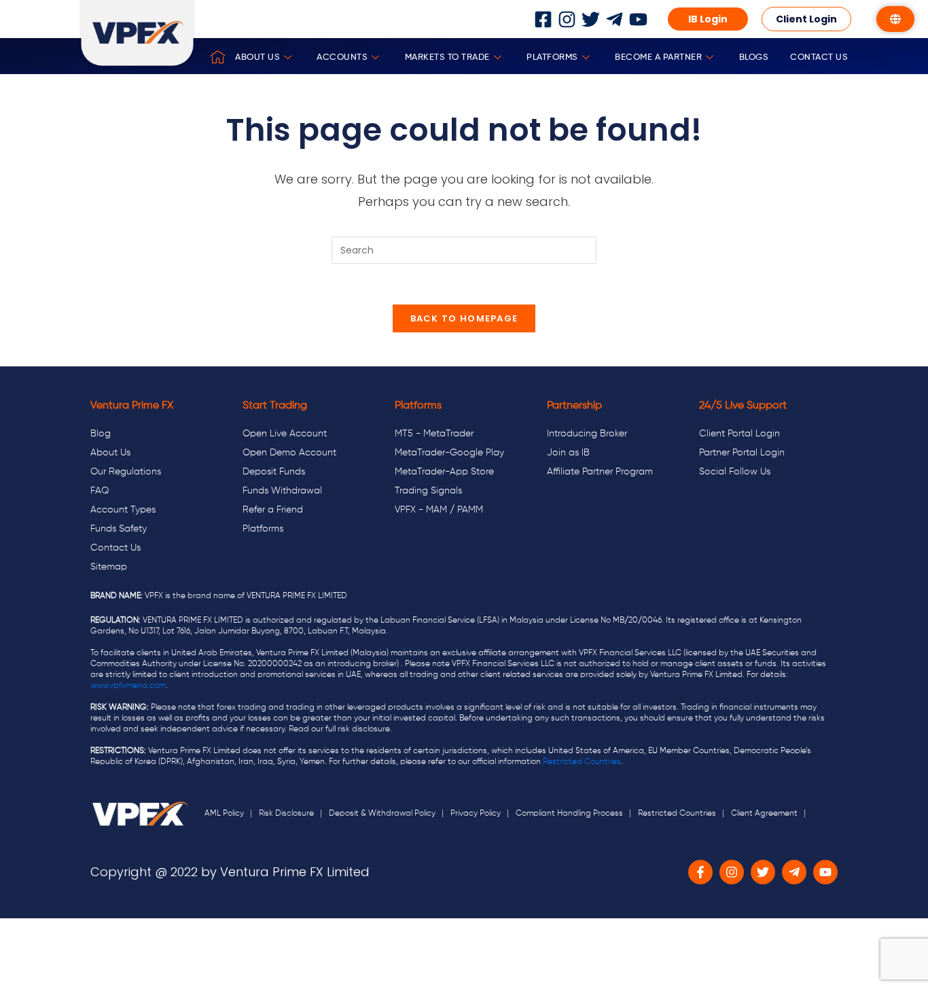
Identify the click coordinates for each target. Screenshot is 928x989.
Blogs (754, 57)
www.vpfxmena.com (128, 686)
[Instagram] (567, 19)
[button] (708, 19)
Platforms (552, 57)
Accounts (342, 57)
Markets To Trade (447, 57)
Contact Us (819, 57)
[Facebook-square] (543, 19)
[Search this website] (464, 249)
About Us (257, 57)
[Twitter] (591, 19)
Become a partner (658, 57)
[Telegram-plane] (614, 19)
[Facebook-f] (700, 872)
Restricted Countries (582, 762)
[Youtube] (638, 19)
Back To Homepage (464, 318)
